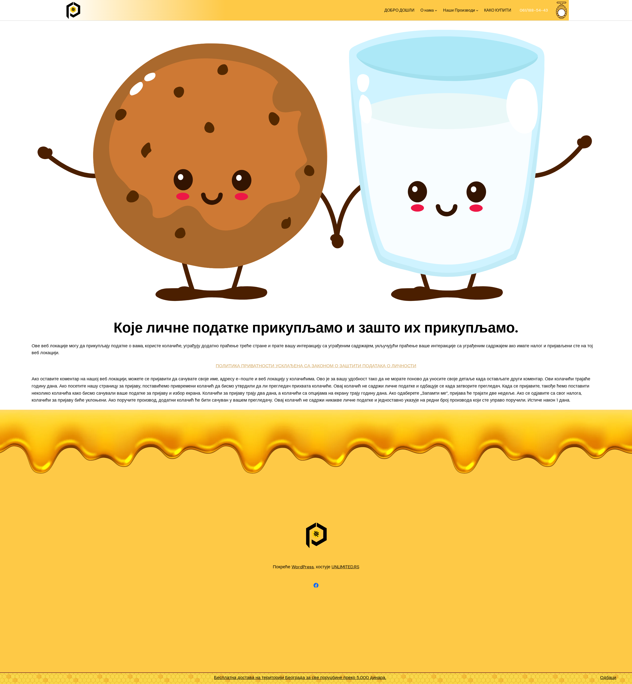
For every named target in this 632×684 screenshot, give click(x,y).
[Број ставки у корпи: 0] (561, 10)
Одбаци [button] (608, 678)
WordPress (303, 567)
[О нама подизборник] (436, 10)
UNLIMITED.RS (345, 567)
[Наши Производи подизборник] (477, 10)
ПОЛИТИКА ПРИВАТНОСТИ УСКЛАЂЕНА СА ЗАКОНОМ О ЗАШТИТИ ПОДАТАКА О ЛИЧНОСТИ (316, 366)
